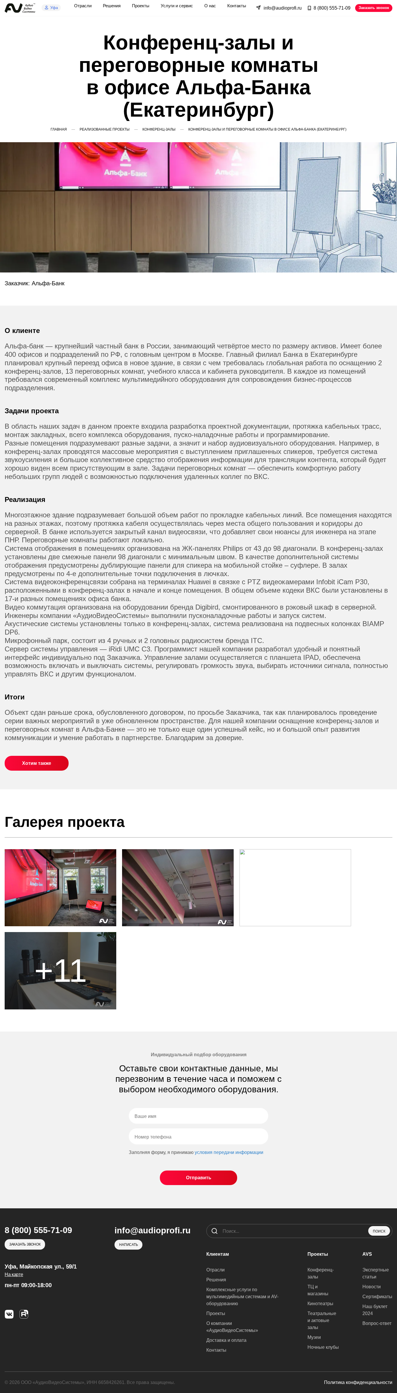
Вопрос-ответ (376, 1323)
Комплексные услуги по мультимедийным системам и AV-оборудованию (242, 1296)
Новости (371, 1286)
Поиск (379, 1231)
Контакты (216, 1350)
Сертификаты (377, 1296)
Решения (216, 1279)
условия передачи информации (229, 1152)
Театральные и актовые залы (321, 1320)
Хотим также (36, 763)
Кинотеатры (320, 1303)
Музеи (314, 1337)
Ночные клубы (323, 1347)
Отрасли (215, 1269)
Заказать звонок (374, 8)
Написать (128, 1245)
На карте (14, 1274)
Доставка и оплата (226, 1340)
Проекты (215, 1313)
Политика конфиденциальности (358, 1382)
